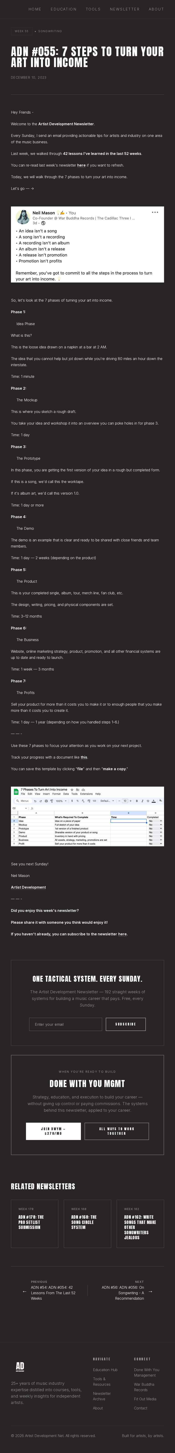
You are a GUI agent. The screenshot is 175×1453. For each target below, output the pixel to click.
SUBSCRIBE (125, 1024)
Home (35, 9)
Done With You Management (146, 1372)
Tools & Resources (102, 1382)
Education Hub (105, 1369)
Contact (140, 1408)
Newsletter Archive (102, 1396)
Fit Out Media (145, 1399)
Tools (93, 9)
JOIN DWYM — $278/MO (53, 1131)
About (156, 9)
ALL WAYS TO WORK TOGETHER (116, 1131)
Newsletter (125, 9)
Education (64, 9)
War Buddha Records (144, 1387)
